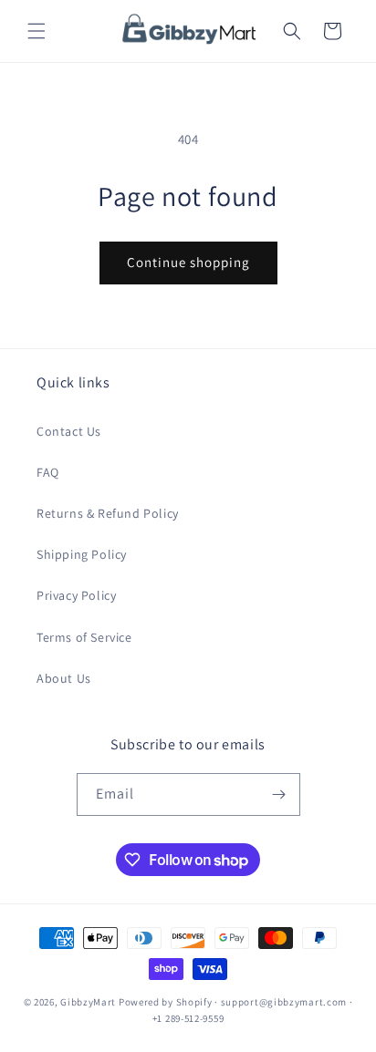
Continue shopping (188, 262)
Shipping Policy (82, 554)
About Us (64, 678)
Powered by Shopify (166, 1001)
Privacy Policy (76, 595)
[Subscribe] (279, 794)
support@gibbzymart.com (284, 1001)
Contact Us (69, 431)
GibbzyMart (88, 1001)
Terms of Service (84, 637)
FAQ (48, 472)
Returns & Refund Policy (108, 513)
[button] (36, 31)
